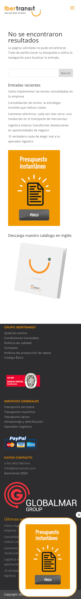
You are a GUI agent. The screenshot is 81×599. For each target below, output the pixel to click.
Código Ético (13, 357)
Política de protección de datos (27, 353)
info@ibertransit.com (20, 468)
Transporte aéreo (17, 417)
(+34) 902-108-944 (17, 463)
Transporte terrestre (19, 407)
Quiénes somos (15, 333)
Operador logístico (18, 426)
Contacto (11, 348)
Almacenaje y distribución (23, 421)
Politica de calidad (18, 343)
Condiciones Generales (21, 338)
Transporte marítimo (19, 412)
